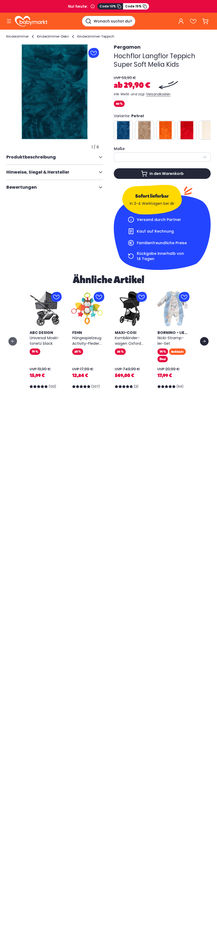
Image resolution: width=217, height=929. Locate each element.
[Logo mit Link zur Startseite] (31, 21)
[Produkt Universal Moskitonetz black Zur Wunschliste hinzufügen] (56, 297)
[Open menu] (9, 21)
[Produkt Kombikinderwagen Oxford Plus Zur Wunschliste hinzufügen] (141, 297)
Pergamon (127, 47)
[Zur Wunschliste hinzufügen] (93, 53)
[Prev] (12, 341)
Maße (119, 148)
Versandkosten (158, 94)
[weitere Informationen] (92, 6)
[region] (54, 91)
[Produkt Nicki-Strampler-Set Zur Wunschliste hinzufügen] (184, 297)
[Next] (204, 341)
